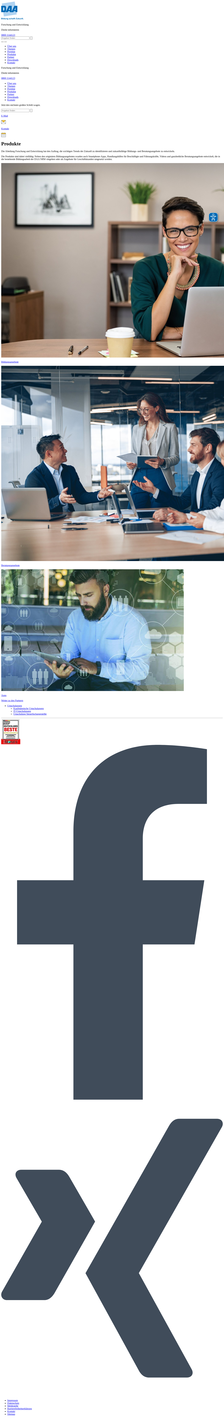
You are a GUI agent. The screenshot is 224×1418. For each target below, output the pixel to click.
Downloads (12, 60)
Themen (11, 49)
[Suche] (2, 41)
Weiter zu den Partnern (12, 700)
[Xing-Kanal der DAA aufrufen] (112, 1395)
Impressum (12, 1400)
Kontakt (11, 62)
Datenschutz (13, 1403)
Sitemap (11, 1414)
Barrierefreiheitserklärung (19, 1408)
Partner (10, 57)
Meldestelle (12, 1406)
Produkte (11, 54)
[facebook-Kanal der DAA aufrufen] (112, 1099)
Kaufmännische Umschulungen (28, 708)
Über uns (11, 46)
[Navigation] (5, 41)
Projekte (11, 51)
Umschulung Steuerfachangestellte (30, 714)
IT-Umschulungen (22, 711)
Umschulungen (14, 705)
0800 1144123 (8, 35)
